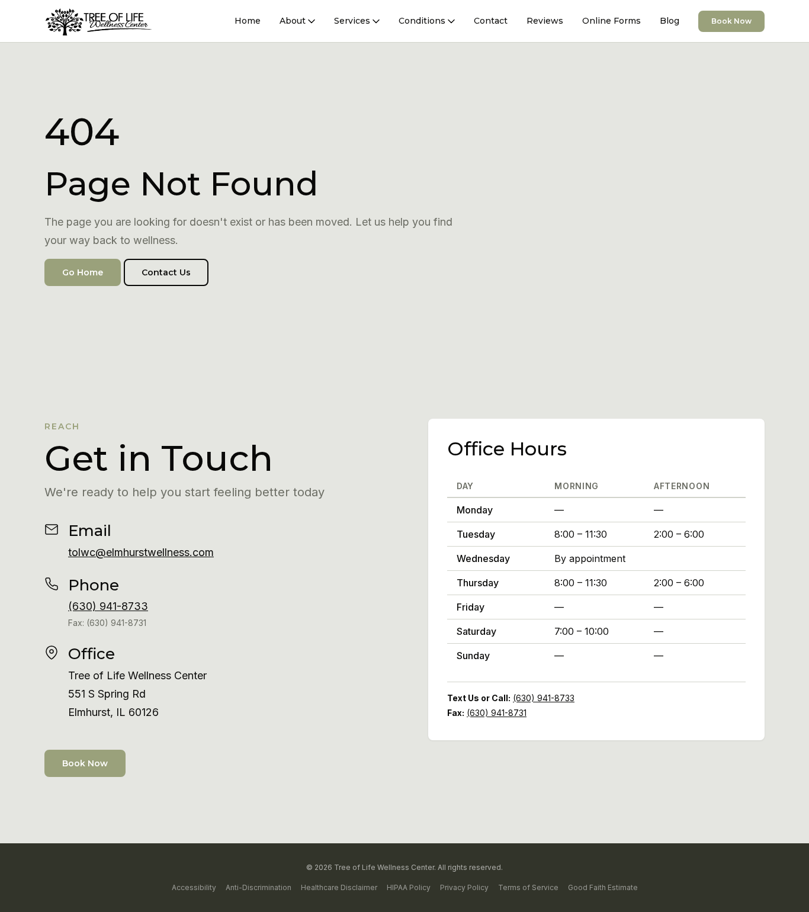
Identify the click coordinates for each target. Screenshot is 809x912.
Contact (491, 20)
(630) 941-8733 (108, 606)
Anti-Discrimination (258, 887)
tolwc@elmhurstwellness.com (141, 552)
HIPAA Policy (409, 887)
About (293, 20)
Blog (669, 20)
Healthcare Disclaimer (339, 887)
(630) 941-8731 (497, 713)
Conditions (422, 20)
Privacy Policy (464, 887)
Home (248, 20)
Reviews (545, 20)
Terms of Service (528, 887)
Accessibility (194, 887)
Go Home (82, 272)
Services (352, 20)
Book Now (731, 21)
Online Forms (611, 20)
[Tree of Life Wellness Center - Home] (98, 21)
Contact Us (166, 272)
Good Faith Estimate (603, 887)
